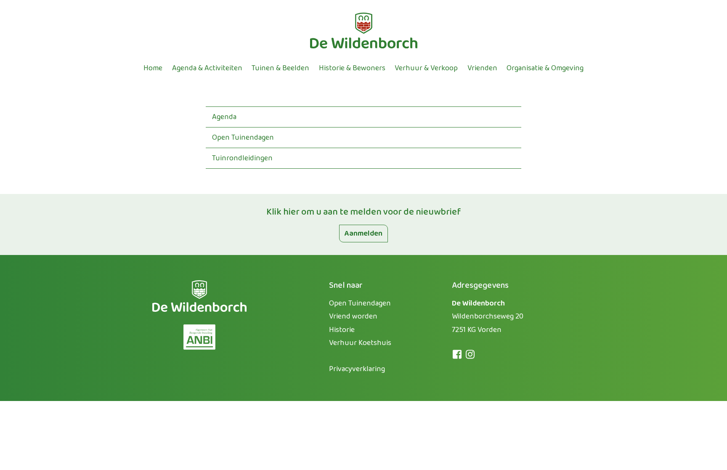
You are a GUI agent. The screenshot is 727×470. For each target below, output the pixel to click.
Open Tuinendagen (243, 137)
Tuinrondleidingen (242, 158)
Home (152, 68)
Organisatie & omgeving (545, 68)
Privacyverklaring (357, 369)
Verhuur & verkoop (426, 68)
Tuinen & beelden (280, 68)
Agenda (224, 117)
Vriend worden (353, 316)
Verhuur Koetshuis (360, 343)
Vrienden (482, 68)
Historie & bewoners (352, 68)
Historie (342, 330)
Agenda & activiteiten (207, 68)
